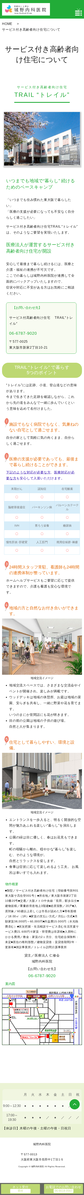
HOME (7, 24)
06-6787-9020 (23, 333)
